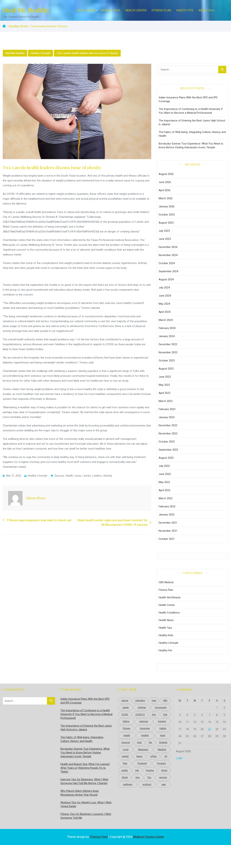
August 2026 (166, 174)
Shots (164, 770)
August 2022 (166, 457)
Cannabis (140, 700)
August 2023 (166, 368)
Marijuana (143, 749)
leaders (97, 475)
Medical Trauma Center (148, 837)
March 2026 (166, 198)
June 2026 (165, 182)
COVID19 (140, 714)
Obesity (107, 475)
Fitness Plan (161, 10)
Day (154, 714)
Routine (150, 770)
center (125, 707)
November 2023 (168, 352)
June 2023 (165, 376)
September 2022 (168, 449)
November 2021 (168, 530)
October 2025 (167, 214)
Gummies (145, 728)
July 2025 (164, 230)
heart (162, 735)
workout (147, 784)
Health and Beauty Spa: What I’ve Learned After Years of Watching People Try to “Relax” (85, 767)
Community (161, 707)
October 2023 (167, 360)
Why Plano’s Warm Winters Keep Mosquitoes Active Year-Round (79, 792)
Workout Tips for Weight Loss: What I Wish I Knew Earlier (86, 804)
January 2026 (167, 206)
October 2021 (167, 539)
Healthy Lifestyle (40, 53)
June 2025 (165, 239)
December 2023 (168, 344)
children (142, 707)
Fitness (126, 728)
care (154, 700)
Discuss (59, 475)
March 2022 (166, 498)
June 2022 (165, 474)
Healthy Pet (165, 650)
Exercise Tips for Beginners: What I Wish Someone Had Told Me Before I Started (84, 781)
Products (142, 763)
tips (138, 777)
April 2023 (164, 393)
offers (153, 756)
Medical (162, 749)
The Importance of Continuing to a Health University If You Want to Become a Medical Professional (191, 110)
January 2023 (167, 417)
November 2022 (168, 433)
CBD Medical (166, 582)
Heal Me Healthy (26, 10)
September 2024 (168, 271)
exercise (143, 721)
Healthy (145, 735)
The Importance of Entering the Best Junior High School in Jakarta (192, 122)
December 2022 (168, 425)
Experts (162, 721)
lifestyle (163, 742)
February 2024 (167, 328)
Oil (165, 756)
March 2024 (166, 320)
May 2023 (164, 384)
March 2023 (166, 401)
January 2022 (167, 514)
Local (125, 749)
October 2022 (167, 441)
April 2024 (164, 311)
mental (125, 756)
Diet (165, 714)
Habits (162, 728)
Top (149, 777)
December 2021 (168, 522)
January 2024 (167, 336)
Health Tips (184, 10)
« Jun (179, 757)
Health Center (136, 10)
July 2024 (164, 287)
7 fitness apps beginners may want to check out (38, 520)
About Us (205, 10)
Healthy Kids (110, 10)
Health (69, 475)
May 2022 (164, 482)
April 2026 (164, 190)
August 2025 (166, 222)
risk (137, 770)
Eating (126, 721)
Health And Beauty (169, 597)
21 (209, 729)
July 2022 (164, 466)
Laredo (86, 475)
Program (161, 763)
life (150, 742)
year (164, 784)
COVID (124, 714)
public (124, 770)
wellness (127, 784)
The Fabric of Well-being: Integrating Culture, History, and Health (192, 133)
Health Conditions (169, 612)
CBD (165, 700)
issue (78, 475)
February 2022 (167, 506)
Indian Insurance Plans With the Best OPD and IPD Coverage (188, 99)
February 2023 (167, 409)
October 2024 (167, 263)
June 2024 (165, 295)
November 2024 (168, 255)
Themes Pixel (99, 837)
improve (125, 742)
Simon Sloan (35, 498)
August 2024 (166, 279)
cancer (124, 700)
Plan (125, 763)
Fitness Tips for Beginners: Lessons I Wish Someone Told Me (85, 815)
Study (125, 777)
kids (139, 742)
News (139, 756)
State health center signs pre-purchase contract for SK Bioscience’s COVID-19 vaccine (112, 523)
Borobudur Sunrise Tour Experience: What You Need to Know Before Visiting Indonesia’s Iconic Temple (191, 145)
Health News (86, 10)
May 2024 (164, 303)
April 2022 (164, 490)
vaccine (163, 777)
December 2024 (168, 247)
